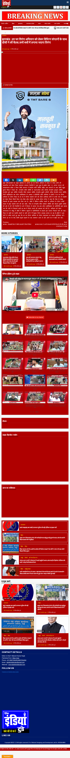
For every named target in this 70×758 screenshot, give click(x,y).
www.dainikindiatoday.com (16, 632)
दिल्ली (26, 525)
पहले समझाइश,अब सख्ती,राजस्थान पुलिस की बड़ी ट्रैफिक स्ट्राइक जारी (38, 495)
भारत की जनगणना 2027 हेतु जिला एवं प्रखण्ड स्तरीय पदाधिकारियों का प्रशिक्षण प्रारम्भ (34, 227)
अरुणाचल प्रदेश (30, 23)
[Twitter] (40, 147)
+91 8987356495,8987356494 (16, 628)
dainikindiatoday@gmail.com (15, 630)
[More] (53, 147)
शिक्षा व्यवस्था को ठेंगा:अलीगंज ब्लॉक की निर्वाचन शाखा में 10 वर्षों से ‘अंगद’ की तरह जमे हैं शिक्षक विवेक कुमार (17, 606)
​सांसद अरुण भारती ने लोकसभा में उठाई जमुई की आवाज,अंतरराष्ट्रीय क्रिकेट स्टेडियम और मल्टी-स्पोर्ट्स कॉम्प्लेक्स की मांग (51, 607)
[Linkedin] (20, 147)
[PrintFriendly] (47, 147)
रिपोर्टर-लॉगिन (4, 23)
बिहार (13, 23)
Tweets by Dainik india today (10, 639)
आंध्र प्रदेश (47, 23)
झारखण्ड (20, 23)
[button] (37, 289)
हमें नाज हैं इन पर (33, 525)
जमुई (22, 525)
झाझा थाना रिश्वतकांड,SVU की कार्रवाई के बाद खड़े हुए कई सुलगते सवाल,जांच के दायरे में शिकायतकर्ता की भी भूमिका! (51, 575)
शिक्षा (26, 514)
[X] (13, 147)
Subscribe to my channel (36, 285)
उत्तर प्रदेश (57, 23)
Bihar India (15, 625)
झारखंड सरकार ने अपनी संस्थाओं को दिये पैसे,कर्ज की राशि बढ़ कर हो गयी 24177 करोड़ (51, 192)
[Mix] (26, 147)
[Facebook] (6, 147)
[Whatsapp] (33, 147)
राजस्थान (23, 492)
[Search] (67, 23)
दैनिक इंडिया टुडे (15, 49)
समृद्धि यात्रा (28, 536)
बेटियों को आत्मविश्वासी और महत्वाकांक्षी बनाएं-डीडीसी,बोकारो (57, 226)
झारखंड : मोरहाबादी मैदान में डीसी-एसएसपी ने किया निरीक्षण (17, 191)
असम (39, 23)
